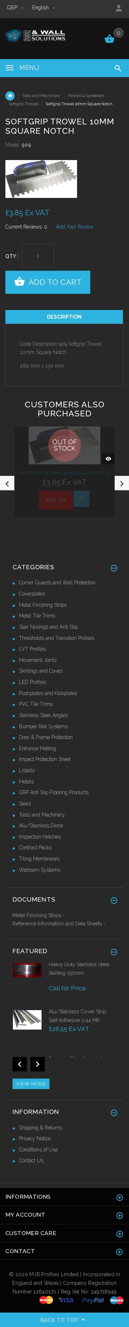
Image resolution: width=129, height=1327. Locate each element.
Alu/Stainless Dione (41, 825)
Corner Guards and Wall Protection (57, 582)
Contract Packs (35, 847)
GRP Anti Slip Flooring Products (54, 792)
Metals (26, 781)
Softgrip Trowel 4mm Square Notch (64, 472)
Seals (25, 803)
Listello (27, 770)
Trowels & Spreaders (85, 95)
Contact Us (31, 1160)
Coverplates (32, 594)
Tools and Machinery (41, 95)
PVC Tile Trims (36, 704)
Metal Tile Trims (37, 616)
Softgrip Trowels (24, 104)
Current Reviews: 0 (26, 227)
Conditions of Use (38, 1150)
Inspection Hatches (40, 837)
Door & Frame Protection (46, 737)
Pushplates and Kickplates (48, 693)
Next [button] (122, 483)
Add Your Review (75, 227)
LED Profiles (32, 682)
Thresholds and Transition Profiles (56, 638)
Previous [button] (7, 483)
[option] (64, 179)
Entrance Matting (37, 748)
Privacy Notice (35, 1138)
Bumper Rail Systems (43, 726)
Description (64, 317)
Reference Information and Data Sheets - (59, 923)
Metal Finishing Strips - (39, 915)
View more (31, 1084)
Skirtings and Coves (40, 671)
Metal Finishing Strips (43, 605)
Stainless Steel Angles (43, 715)
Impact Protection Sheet (45, 759)
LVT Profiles (32, 649)
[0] (109, 42)
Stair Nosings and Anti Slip (48, 627)
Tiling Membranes (39, 859)
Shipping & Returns (40, 1128)
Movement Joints (38, 660)
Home (10, 96)
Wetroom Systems (39, 870)
